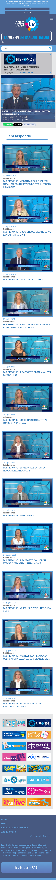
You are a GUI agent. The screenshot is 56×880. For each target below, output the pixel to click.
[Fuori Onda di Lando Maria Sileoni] (14, 791)
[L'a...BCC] (14, 757)
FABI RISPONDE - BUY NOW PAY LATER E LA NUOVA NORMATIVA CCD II (24, 469)
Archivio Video (8, 832)
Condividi (8, 125)
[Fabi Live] (14, 723)
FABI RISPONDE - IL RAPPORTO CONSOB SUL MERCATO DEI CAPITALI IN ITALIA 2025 (25, 562)
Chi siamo (35, 836)
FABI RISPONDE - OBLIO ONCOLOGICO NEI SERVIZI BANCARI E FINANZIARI (27, 233)
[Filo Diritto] (14, 746)
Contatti (47, 836)
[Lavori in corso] (39, 734)
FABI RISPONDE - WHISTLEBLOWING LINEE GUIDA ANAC (27, 610)
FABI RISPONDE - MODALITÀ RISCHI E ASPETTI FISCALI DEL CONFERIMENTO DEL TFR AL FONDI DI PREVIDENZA (27, 184)
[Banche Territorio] (14, 734)
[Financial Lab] (14, 779)
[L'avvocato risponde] (39, 746)
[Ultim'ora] (39, 791)
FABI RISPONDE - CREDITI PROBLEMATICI (23, 279)
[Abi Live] (14, 802)
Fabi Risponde (22, 119)
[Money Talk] (39, 768)
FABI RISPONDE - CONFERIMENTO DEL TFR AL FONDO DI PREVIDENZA (25, 421)
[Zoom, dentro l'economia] (39, 757)
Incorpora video (29, 125)
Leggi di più (27, 9)
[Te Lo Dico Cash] (14, 768)
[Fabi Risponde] (39, 723)
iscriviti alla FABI (26, 867)
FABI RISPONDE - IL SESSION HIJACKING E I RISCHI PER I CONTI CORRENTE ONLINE (27, 326)
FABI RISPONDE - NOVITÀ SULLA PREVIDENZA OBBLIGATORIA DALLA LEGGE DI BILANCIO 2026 (26, 657)
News (4, 823)
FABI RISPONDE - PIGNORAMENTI (19, 515)
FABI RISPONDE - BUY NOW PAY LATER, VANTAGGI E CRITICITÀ (22, 705)
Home (4, 819)
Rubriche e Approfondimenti (15, 827)
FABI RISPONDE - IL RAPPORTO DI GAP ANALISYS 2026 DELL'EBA (27, 374)
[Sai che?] (39, 779)
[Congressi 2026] (39, 802)
